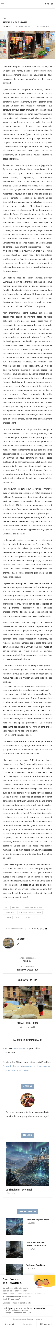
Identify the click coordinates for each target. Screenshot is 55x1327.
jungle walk (9, 912)
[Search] (52, 4)
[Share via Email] (46, 928)
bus (6, 908)
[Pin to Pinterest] (40, 928)
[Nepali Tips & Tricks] (27, 1002)
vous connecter (21, 1048)
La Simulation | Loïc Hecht (19, 1189)
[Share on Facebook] (35, 928)
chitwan (15, 908)
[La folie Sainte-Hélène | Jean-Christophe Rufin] (14, 1249)
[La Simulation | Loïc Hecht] (27, 1164)
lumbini (8, 917)
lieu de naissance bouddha (30, 912)
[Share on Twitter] (38, 928)
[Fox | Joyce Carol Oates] (14, 1272)
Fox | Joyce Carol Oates (36, 1265)
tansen (27, 917)
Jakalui (9, 26)
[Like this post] (32, 928)
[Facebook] (45, 4)
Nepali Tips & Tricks (27, 1023)
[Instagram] (48, 4)
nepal (18, 917)
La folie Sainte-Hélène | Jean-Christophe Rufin (36, 1244)
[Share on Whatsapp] (43, 928)
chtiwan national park (33, 908)
